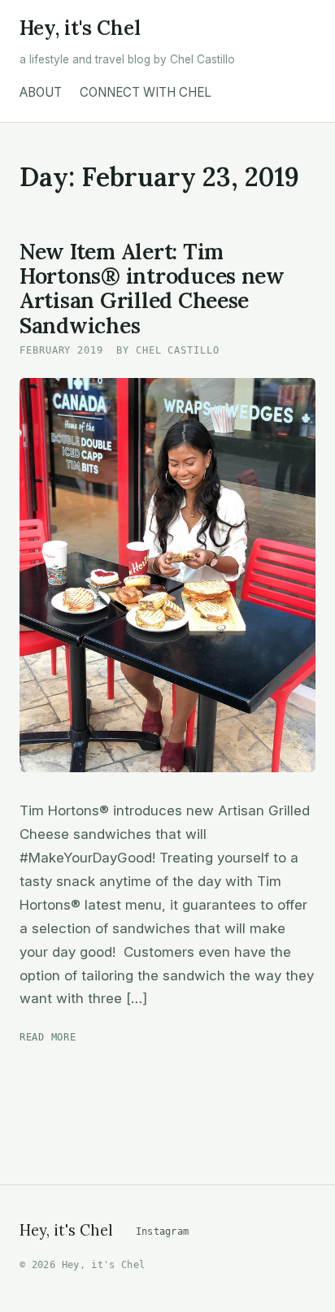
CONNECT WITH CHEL (145, 92)
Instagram (162, 1231)
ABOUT (41, 92)
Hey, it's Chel (80, 28)
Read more (48, 1037)
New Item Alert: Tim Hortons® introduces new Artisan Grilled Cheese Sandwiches (152, 288)
